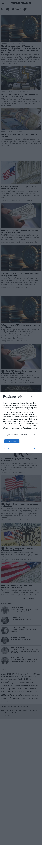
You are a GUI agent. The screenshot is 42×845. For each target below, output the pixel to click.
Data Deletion (8, 449)
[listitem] (21, 435)
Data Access (21, 449)
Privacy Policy (33, 449)
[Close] (38, 396)
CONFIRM (12, 441)
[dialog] (21, 422)
